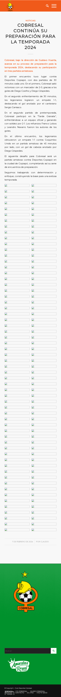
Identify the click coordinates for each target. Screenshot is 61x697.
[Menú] (52, 6)
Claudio (45, 542)
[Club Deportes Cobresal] (25, 6)
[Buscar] (46, 6)
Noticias (30, 20)
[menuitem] (46, 6)
